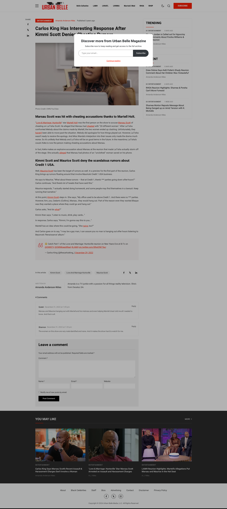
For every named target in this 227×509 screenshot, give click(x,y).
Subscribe (140, 53)
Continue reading (113, 61)
